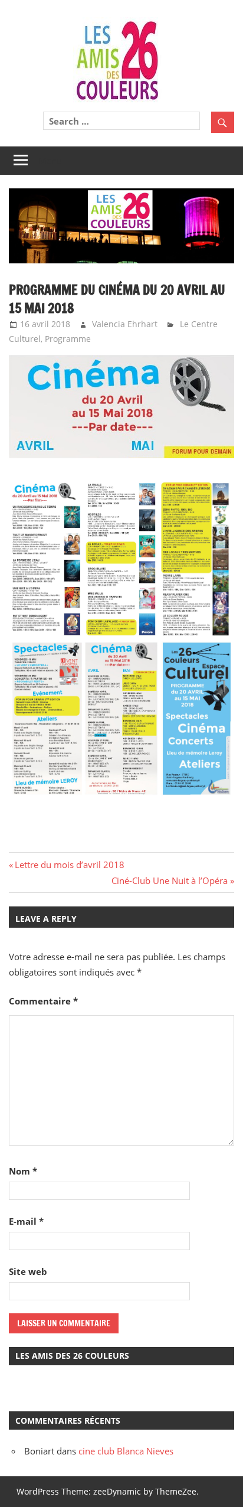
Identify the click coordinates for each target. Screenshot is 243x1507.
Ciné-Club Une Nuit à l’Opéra (169, 880)
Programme (68, 338)
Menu (50, 161)
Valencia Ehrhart (124, 324)
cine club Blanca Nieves (125, 1451)
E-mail (26, 1221)
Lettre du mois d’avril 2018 (69, 864)
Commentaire (43, 1001)
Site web (28, 1271)
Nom (23, 1171)
